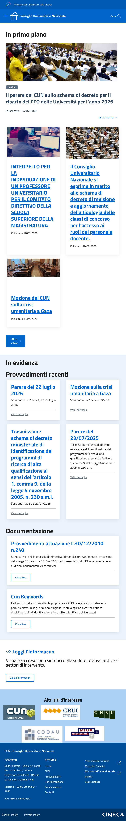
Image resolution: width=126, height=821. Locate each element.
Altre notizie (14, 341)
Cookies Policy (10, 815)
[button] (119, 16)
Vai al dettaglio (19, 414)
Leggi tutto (106, 117)
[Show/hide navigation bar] (5, 16)
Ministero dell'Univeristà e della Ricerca (33, 4)
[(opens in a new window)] (60, 712)
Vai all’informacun (20, 678)
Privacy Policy (32, 815)
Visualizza (20, 577)
